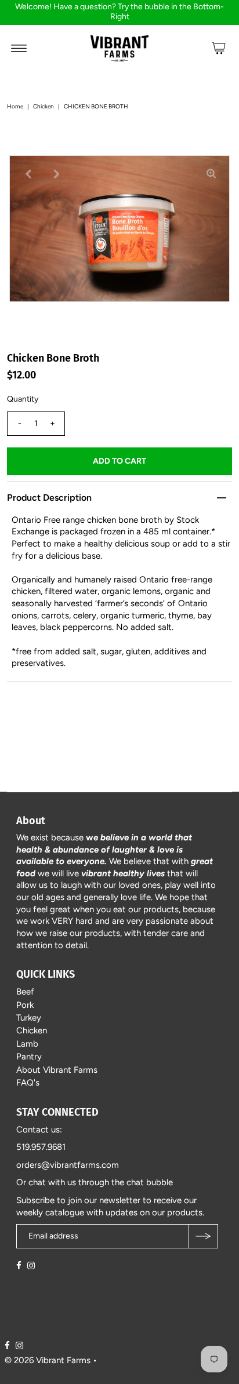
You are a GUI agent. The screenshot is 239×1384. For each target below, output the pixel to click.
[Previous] (28, 174)
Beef (25, 991)
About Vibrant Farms (56, 1070)
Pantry (29, 1056)
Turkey (28, 1017)
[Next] (56, 174)
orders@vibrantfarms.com (67, 1165)
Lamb (27, 1044)
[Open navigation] (18, 48)
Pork (25, 1005)
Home (15, 106)
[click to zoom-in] (211, 174)
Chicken (43, 106)
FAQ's (27, 1082)
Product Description (49, 497)
